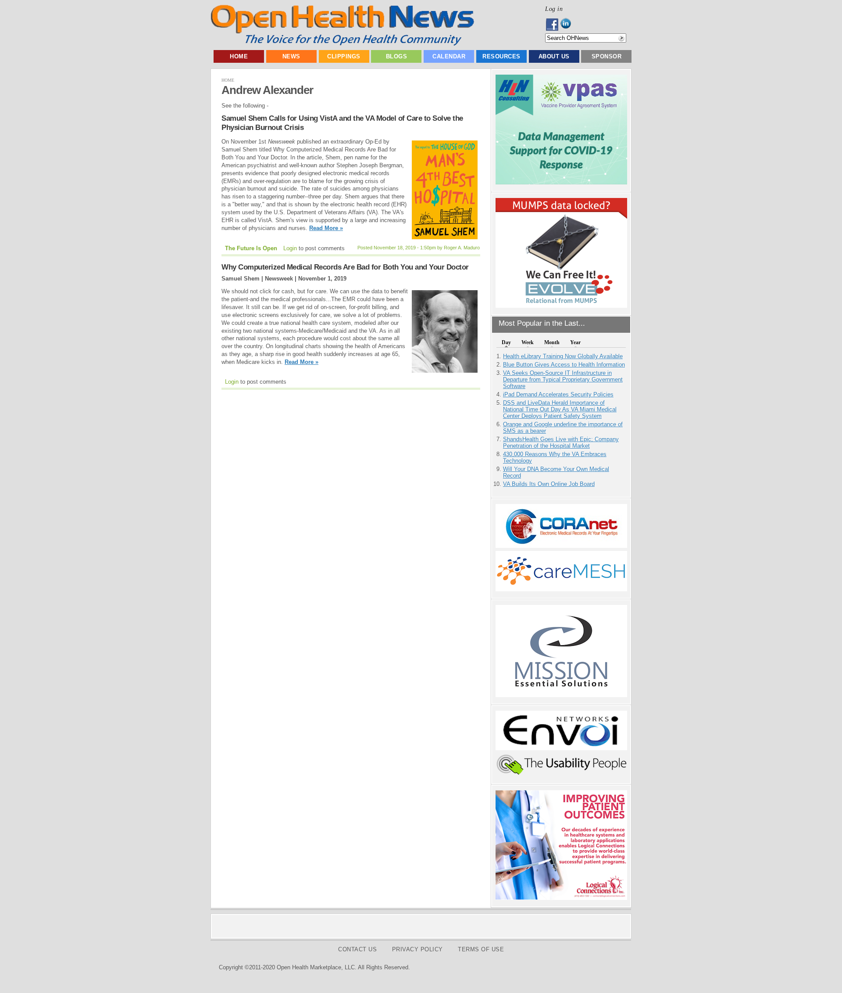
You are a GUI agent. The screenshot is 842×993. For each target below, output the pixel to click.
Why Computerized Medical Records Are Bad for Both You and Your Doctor (345, 267)
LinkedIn (568, 24)
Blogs (396, 56)
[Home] (342, 43)
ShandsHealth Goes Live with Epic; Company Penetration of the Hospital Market (561, 442)
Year (575, 342)
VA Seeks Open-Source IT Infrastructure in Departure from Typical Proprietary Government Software (563, 379)
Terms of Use (481, 949)
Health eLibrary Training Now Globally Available (563, 356)
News (291, 56)
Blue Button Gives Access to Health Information (564, 364)
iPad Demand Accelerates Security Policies (558, 394)
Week (527, 342)
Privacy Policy (417, 949)
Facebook (552, 24)
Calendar (448, 56)
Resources (501, 56)
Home (239, 56)
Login (290, 248)
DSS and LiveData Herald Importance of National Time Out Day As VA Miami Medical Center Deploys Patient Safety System (560, 409)
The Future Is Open (251, 248)
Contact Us (357, 949)
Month (552, 342)
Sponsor (607, 56)
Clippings (343, 56)
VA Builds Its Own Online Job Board (549, 484)
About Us (554, 56)
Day (506, 342)
